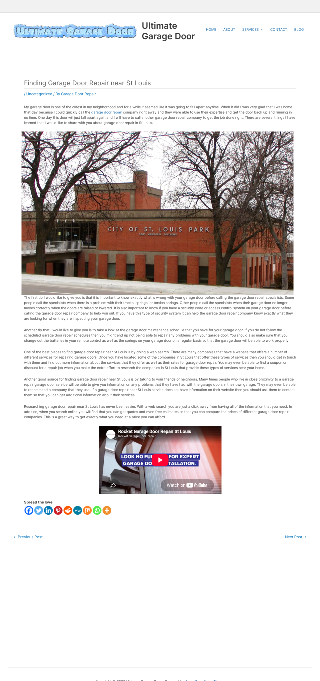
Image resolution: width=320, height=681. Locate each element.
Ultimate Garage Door (168, 30)
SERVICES (250, 29)
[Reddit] (68, 510)
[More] (106, 510)
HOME (211, 29)
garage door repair (107, 112)
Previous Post (27, 537)
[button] (261, 30)
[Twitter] (38, 510)
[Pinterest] (58, 510)
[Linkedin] (48, 510)
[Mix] (87, 510)
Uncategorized (39, 94)
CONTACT (278, 29)
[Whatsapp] (97, 510)
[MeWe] (77, 510)
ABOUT (229, 29)
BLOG (299, 29)
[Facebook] (28, 510)
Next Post (296, 537)
